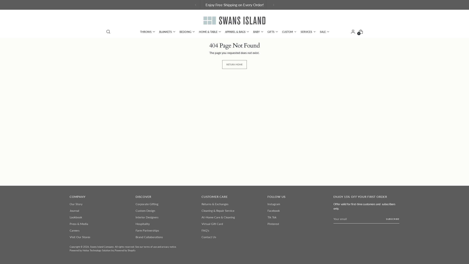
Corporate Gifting (147, 204)
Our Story (76, 204)
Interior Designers (147, 217)
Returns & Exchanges (215, 204)
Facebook (273, 210)
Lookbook (76, 217)
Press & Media (79, 223)
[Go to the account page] (353, 31)
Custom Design (145, 210)
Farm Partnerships (147, 230)
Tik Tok (271, 217)
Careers (75, 230)
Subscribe (392, 219)
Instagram (273, 204)
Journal (74, 210)
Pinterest (273, 223)
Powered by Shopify (125, 250)
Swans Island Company (102, 246)
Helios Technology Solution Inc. (99, 250)
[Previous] (196, 5)
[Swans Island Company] (234, 20)
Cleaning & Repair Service (218, 210)
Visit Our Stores (80, 237)
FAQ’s (205, 230)
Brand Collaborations (149, 237)
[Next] (273, 5)
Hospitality (143, 223)
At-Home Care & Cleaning (218, 217)
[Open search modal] (108, 31)
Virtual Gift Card (212, 223)
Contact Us (209, 237)
